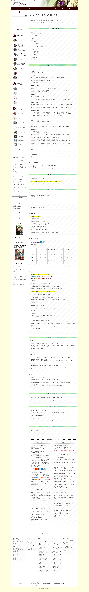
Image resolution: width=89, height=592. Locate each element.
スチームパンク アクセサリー (44, 539)
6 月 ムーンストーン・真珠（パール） (19, 177)
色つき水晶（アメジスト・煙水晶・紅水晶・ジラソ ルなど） (19, 544)
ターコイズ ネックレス (56, 570)
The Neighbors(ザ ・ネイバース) (19, 157)
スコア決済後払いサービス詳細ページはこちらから (40, 320)
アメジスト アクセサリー (56, 548)
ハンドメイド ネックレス (43, 570)
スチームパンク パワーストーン (44, 543)
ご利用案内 (66, 546)
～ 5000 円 (15, 201)
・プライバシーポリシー (35, 431)
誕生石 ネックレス (42, 554)
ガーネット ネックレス (56, 555)
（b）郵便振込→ (36, 43)
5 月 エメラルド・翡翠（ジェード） (19, 173)
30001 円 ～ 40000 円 (17, 208)
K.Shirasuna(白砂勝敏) (17, 155)
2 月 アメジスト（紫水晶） (18, 166)
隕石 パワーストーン (42, 559)
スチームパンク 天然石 (43, 541)
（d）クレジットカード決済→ (38, 46)
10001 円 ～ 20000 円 (17, 205)
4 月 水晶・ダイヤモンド (18, 171)
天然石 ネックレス (42, 548)
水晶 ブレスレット (42, 566)
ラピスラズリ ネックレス (56, 566)
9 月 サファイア (16, 182)
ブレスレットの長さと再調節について (69, 550)
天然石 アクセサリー (42, 547)
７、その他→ (33, 59)
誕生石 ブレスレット (42, 555)
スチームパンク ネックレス (44, 544)
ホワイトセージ (29, 549)
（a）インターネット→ (37, 33)
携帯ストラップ (29, 546)
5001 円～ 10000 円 (16, 203)
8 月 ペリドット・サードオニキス (19, 181)
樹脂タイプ (16, 559)
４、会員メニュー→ (34, 49)
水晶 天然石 (41, 562)
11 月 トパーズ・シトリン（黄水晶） (19, 188)
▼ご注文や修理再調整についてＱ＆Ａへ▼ (38, 399)
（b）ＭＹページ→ (36, 52)
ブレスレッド (29, 538)
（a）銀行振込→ (36, 41)
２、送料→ (33, 38)
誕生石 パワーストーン (43, 552)
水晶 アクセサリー (42, 567)
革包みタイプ (16, 557)
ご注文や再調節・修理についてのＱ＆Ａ (69, 548)
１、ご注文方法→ (34, 32)
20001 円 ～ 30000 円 (17, 206)
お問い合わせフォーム (35, 165)
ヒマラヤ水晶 (16, 539)
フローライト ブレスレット (57, 544)
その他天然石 (16, 548)
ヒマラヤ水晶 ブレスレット (57, 559)
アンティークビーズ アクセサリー (57, 540)
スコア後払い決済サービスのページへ (61, 505)
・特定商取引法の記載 (35, 430)
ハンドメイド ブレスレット (44, 571)
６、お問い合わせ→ (34, 57)
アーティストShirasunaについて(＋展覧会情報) (68, 540)
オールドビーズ (17, 553)
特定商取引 (66, 543)
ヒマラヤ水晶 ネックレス (56, 558)
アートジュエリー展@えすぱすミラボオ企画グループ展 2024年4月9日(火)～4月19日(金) (19, 268)
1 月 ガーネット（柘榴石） (18, 164)
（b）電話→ (35, 35)
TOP (29, 11)
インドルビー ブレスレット (57, 563)
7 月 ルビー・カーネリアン (18, 179)
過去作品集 (66, 538)
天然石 (28, 541)
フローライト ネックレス (56, 543)
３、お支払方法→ (34, 40)
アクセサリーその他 (30, 545)
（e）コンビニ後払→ (37, 48)
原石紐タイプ (16, 558)
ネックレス (16, 538)
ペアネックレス (17, 554)
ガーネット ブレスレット (56, 554)
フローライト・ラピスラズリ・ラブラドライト (18, 546)
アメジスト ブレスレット (56, 551)
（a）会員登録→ (36, 51)
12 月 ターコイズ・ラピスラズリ (19, 191)
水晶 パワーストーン (42, 563)
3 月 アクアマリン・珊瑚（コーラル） (19, 168)
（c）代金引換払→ (36, 44)
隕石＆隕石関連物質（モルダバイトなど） (19, 550)
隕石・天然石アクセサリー (43, 558)
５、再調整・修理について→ (36, 55)
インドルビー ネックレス (56, 562)
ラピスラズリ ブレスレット (57, 567)
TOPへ (53, 168)
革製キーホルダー (30, 548)
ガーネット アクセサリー (56, 552)
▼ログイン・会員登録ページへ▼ (37, 348)
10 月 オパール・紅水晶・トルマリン (19, 185)
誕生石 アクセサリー (42, 551)
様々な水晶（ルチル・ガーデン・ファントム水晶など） (19, 541)
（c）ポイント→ (36, 54)
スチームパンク (17, 555)
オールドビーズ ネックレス (57, 547)
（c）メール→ (35, 36)
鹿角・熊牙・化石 (17, 551)
